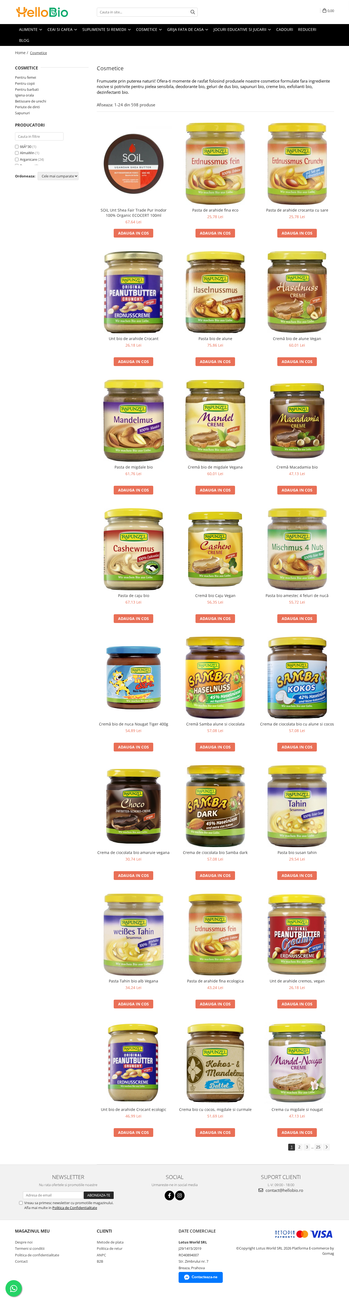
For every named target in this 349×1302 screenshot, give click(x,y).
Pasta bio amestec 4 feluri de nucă (297, 595)
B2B (100, 1261)
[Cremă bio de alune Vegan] (297, 292)
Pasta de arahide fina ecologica (215, 981)
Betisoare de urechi (30, 101)
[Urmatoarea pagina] (326, 1147)
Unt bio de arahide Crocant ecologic (133, 1109)
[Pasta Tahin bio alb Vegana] (133, 935)
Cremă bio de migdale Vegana (215, 467)
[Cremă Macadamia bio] (297, 420)
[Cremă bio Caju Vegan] (215, 549)
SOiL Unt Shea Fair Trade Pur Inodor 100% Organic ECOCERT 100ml (134, 212)
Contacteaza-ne (204, 1277)
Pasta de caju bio (133, 595)
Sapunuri (22, 112)
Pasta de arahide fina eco (215, 210)
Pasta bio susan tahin (297, 852)
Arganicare (28, 159)
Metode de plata (110, 1242)
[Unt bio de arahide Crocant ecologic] (133, 1063)
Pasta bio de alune (215, 338)
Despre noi (23, 1242)
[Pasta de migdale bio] (133, 421)
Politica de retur (109, 1248)
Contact (21, 1261)
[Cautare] (193, 12)
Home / (22, 52)
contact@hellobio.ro (283, 1190)
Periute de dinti (27, 106)
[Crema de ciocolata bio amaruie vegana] (133, 806)
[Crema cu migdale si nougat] (297, 1063)
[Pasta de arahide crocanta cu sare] (297, 164)
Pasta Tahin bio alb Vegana (133, 981)
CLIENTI (104, 1231)
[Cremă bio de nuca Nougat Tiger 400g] (133, 677)
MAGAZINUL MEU (32, 1231)
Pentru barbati (27, 89)
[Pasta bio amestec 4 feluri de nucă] (297, 549)
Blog (24, 40)
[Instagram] (180, 1195)
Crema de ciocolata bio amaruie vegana (133, 852)
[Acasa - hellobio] (42, 12)
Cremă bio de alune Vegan (297, 338)
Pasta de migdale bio (134, 467)
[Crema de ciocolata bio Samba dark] (215, 806)
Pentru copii (25, 83)
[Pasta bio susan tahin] (297, 806)
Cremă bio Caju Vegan (215, 595)
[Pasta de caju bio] (133, 549)
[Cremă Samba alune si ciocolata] (215, 678)
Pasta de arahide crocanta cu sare (297, 210)
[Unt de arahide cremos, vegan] (297, 935)
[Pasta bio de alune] (215, 292)
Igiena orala (24, 95)
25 (318, 1146)
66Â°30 (25, 146)
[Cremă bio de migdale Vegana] (215, 421)
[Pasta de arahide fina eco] (215, 164)
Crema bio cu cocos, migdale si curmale (215, 1109)
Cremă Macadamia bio (297, 467)
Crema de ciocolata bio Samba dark (215, 852)
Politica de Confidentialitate (74, 1207)
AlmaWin (27, 152)
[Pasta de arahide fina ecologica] (215, 935)
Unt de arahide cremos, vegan (297, 981)
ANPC (101, 1255)
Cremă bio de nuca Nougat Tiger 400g (133, 724)
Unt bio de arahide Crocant (133, 338)
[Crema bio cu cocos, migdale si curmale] (215, 1063)
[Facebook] (169, 1195)
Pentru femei (25, 77)
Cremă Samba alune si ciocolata (215, 724)
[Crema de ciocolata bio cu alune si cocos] (297, 678)
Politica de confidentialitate (37, 1255)
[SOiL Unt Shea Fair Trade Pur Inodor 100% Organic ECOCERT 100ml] (133, 163)
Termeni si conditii (29, 1248)
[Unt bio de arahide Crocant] (133, 292)
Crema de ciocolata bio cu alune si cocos (297, 724)
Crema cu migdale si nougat (297, 1109)
